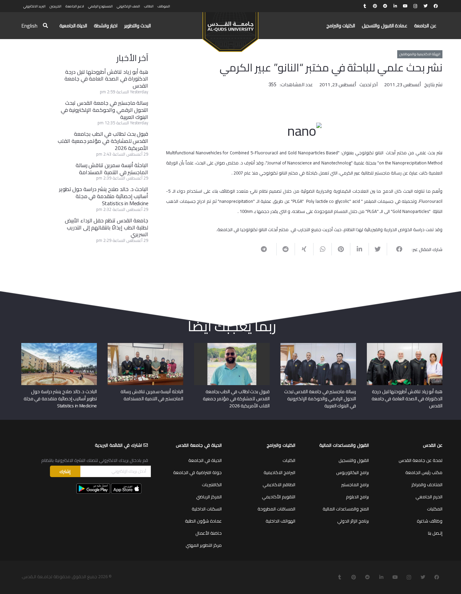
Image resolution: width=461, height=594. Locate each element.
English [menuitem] (29, 26)
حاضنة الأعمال (208, 533)
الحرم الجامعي (428, 497)
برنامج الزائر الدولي (353, 521)
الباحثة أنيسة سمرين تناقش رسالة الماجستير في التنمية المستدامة (112, 168)
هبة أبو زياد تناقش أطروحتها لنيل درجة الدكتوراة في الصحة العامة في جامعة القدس (106, 79)
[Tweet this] (378, 249)
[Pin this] (340, 249)
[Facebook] (436, 6)
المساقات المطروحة (276, 509)
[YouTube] (405, 6)
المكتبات (434, 509)
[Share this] (396, 249)
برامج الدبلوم (357, 497)
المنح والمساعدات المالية (346, 509)
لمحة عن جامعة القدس (420, 460)
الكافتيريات (212, 484)
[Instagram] (415, 6)
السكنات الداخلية (207, 509)
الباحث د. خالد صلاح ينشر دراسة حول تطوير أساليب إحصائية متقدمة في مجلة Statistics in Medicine (103, 196)
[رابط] (230, 29)
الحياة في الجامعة (205, 460)
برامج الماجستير (355, 484)
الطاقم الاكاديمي (279, 484)
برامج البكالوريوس (352, 472)
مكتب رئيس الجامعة (423, 472)
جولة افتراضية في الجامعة (197, 472)
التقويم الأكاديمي (278, 497)
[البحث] (45, 25)
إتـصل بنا (435, 533)
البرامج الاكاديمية (279, 472)
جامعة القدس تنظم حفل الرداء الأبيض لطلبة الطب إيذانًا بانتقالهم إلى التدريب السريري (106, 227)
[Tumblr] (365, 6)
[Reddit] (385, 6)
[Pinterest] (375, 6)
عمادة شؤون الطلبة (203, 521)
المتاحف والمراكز (426, 484)
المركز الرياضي (209, 497)
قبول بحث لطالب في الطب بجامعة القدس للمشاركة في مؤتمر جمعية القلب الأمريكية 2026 (103, 141)
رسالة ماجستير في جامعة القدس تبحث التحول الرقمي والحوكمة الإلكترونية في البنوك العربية (104, 110)
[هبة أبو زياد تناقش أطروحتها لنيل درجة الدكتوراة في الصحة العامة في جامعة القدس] (404, 345)
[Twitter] (426, 6)
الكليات (288, 460)
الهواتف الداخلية (280, 521)
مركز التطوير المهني (204, 545)
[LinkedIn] (395, 6)
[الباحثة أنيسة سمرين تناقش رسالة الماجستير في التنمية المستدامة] (145, 345)
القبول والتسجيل (353, 460)
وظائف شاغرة (429, 521)
